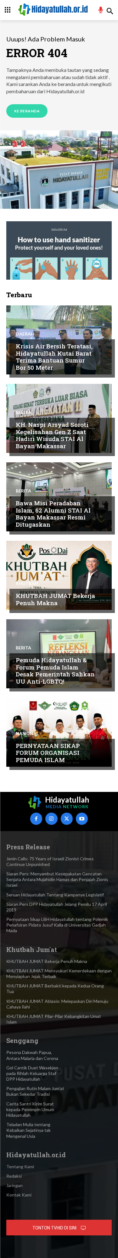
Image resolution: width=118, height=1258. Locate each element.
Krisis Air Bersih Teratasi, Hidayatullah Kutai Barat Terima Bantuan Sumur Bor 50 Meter (54, 356)
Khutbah (27, 583)
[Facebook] (36, 819)
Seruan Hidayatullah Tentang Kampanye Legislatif (55, 894)
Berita (23, 412)
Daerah (25, 334)
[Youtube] (82, 819)
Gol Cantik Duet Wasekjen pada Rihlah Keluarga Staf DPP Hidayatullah (32, 1073)
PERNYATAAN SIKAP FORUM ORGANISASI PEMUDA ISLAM (48, 753)
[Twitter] (67, 819)
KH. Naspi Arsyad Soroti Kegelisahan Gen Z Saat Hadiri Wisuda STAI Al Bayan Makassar (52, 435)
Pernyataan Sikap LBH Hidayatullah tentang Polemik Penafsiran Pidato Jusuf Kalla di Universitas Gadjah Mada (57, 925)
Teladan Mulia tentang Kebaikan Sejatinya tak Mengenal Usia (28, 1130)
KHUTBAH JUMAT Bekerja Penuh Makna (55, 599)
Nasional (27, 733)
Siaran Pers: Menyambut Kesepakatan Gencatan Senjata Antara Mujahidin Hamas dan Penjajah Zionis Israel (57, 879)
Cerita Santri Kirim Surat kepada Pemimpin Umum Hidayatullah (30, 1109)
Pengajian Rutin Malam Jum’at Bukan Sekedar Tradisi (35, 1091)
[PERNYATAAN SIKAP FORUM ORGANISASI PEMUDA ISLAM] (59, 732)
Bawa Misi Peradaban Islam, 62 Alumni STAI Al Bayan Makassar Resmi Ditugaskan (53, 513)
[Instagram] (51, 819)
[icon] (100, 10)
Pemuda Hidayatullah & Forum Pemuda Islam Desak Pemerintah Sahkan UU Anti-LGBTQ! (55, 670)
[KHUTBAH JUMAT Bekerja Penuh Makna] (59, 575)
